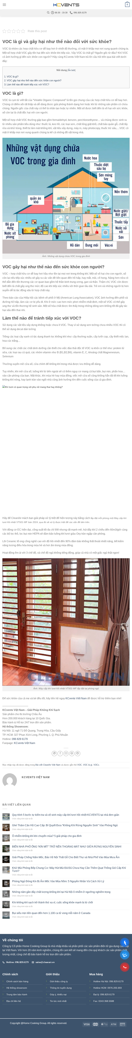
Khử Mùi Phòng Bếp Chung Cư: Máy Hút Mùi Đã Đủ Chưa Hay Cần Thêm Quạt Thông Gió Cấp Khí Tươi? (69, 869)
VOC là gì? (11, 76)
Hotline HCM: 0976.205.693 (107, 988)
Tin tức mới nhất (58, 1001)
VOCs (96, 765)
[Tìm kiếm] (48, 12)
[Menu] (4, 5)
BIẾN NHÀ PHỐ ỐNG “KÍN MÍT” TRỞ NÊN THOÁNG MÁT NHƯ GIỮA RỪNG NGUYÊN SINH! (66, 846)
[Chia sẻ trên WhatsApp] (54, 753)
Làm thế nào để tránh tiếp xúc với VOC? (26, 84)
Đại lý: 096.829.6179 (103, 994)
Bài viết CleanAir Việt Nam (47, 765)
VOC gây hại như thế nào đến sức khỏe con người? (32, 80)
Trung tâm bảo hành (16, 994)
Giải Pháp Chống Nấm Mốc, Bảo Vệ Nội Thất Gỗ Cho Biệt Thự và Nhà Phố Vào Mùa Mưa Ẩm (65, 857)
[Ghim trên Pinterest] (72, 753)
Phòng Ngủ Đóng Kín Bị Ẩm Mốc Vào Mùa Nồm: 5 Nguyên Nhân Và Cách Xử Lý (58, 881)
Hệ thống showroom (16, 988)
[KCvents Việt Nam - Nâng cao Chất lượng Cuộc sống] (66, 4)
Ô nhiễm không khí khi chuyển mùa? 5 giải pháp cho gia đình (47, 836)
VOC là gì (87, 765)
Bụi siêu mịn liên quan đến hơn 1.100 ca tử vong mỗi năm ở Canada (51, 913)
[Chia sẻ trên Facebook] (60, 753)
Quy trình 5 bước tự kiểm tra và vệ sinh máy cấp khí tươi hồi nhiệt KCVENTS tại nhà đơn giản (65, 814)
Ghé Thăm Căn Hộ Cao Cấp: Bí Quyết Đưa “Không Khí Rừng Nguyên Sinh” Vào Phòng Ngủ (65, 825)
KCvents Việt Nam (76, 698)
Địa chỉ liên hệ (13, 1001)
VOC (79, 765)
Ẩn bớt (71, 70)
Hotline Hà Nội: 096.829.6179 (108, 981)
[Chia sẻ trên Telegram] (77, 753)
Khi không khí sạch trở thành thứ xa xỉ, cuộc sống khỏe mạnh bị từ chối (52, 902)
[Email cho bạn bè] (66, 753)
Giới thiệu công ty (59, 981)
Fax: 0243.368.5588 (103, 1001)
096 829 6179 (20, 739)
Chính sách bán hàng (17, 981)
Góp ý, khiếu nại (58, 994)
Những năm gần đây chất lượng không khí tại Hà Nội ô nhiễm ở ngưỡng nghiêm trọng (61, 892)
